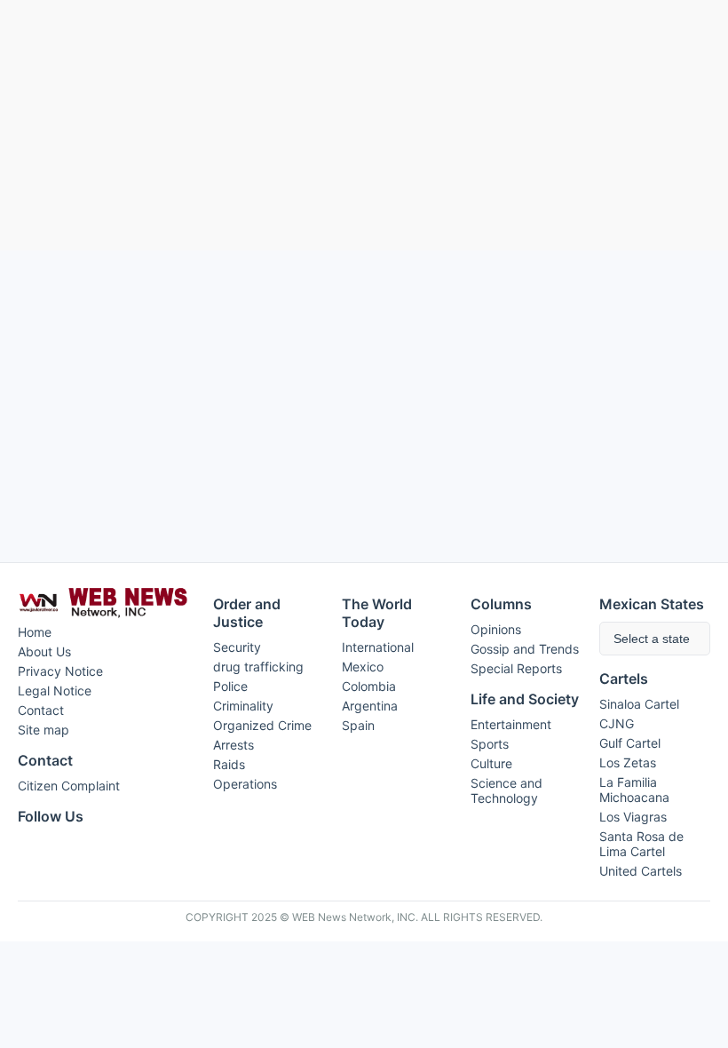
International (378, 647)
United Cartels (640, 870)
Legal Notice (54, 690)
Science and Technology (506, 790)
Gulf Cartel (630, 742)
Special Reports (516, 668)
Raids (229, 764)
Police (230, 686)
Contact (41, 710)
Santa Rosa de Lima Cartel (641, 844)
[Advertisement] (364, 125)
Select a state (651, 638)
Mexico (363, 666)
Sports (490, 743)
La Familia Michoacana (634, 789)
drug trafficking (258, 666)
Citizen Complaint (69, 785)
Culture (491, 763)
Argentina (370, 705)
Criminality (243, 705)
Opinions (496, 629)
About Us (44, 651)
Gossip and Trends (525, 648)
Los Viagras (633, 816)
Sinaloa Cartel (639, 703)
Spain (358, 725)
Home (34, 631)
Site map (43, 729)
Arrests (233, 744)
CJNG (616, 723)
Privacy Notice (60, 671)
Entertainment (511, 724)
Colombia (369, 686)
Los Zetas (627, 762)
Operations (245, 783)
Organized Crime (262, 725)
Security (237, 647)
